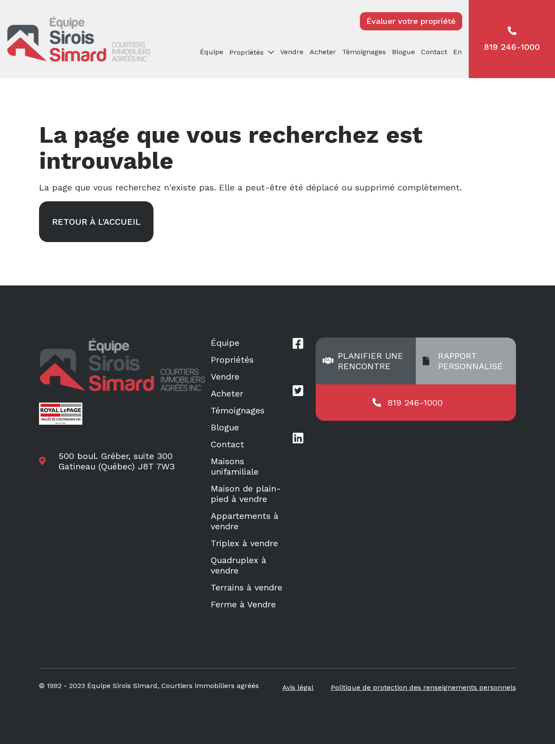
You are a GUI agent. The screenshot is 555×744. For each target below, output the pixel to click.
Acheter (323, 52)
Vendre (292, 52)
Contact (434, 52)
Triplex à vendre (244, 543)
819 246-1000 (512, 47)
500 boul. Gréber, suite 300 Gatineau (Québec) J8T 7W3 (117, 461)
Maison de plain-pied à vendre (246, 493)
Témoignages (364, 52)
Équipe (211, 52)
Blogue (403, 52)
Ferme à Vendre (243, 604)
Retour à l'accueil (96, 221)
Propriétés (232, 359)
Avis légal (297, 687)
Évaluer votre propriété (411, 21)
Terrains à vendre (246, 587)
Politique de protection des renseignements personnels (423, 687)
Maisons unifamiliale (234, 466)
